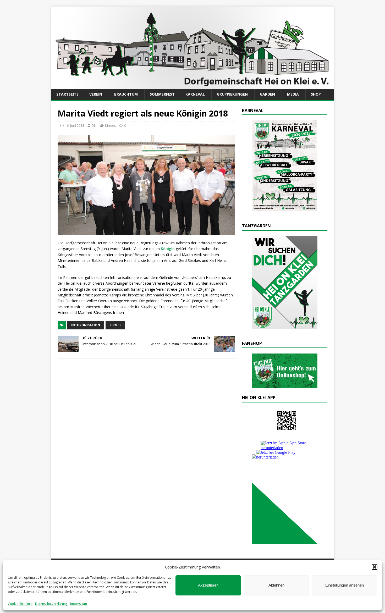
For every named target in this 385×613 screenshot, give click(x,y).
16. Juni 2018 (74, 125)
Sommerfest (162, 94)
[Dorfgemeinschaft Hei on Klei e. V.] (192, 85)
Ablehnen (276, 585)
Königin (168, 248)
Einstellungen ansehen (344, 585)
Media (293, 94)
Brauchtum (126, 94)
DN (94, 125)
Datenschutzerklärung (51, 603)
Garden (267, 94)
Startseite (67, 94)
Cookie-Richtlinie (20, 603)
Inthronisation (85, 325)
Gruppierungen (232, 94)
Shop (316, 94)
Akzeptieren (208, 585)
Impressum (78, 603)
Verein (95, 94)
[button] (374, 567)
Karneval (195, 94)
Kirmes (110, 125)
